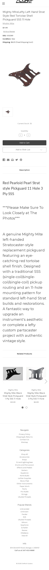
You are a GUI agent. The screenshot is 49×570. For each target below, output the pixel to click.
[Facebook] (4, 160)
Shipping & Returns (24, 437)
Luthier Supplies (24, 478)
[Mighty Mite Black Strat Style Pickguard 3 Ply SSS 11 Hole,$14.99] (36, 373)
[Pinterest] (21, 160)
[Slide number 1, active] (22, 407)
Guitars (24, 470)
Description (24, 170)
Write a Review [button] (9, 31)
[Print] (12, 160)
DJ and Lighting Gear (24, 462)
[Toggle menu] (3, 3)
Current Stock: (24, 123)
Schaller (24, 528)
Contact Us (24, 440)
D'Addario (24, 533)
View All (25, 536)
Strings (24, 494)
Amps (24, 460)
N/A (24, 517)
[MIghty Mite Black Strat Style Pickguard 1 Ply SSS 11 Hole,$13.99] (13, 373)
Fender (24, 514)
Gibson (24, 522)
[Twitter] (16, 160)
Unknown (24, 512)
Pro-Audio (25, 492)
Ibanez (24, 530)
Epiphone (24, 525)
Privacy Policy (24, 434)
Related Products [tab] (24, 354)
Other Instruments (24, 484)
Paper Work (24, 486)
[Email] (8, 160)
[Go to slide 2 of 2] (3, 381)
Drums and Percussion (24, 465)
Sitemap (24, 442)
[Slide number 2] (26, 407)
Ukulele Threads (24, 497)
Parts (24, 489)
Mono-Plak (24, 481)
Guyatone (24, 473)
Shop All (24, 454)
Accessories (25, 457)
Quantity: (24, 131)
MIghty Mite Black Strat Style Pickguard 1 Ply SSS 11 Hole (13, 396)
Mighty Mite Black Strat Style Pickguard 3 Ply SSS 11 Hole (36, 396)
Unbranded (24, 509)
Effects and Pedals (24, 468)
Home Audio (24, 476)
